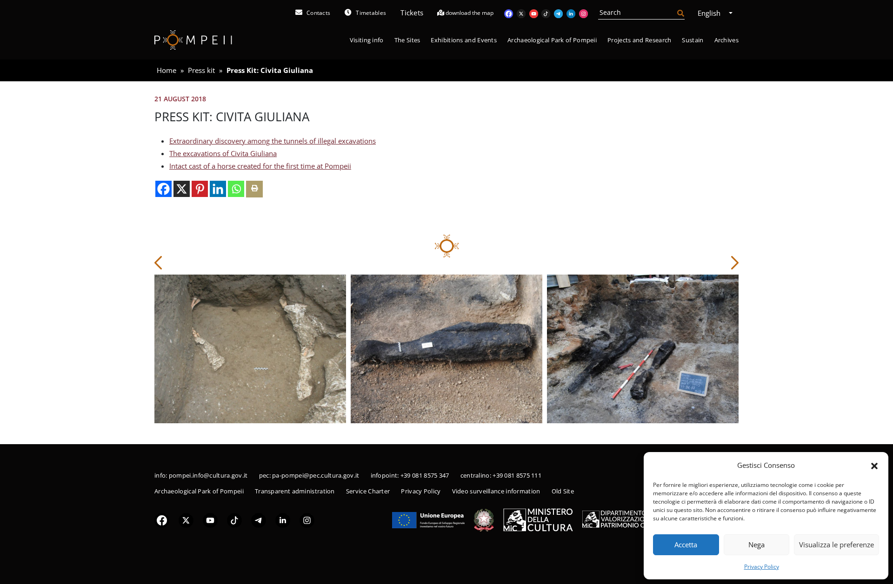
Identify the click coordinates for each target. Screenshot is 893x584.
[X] (181, 189)
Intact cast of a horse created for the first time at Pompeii (260, 166)
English (710, 13)
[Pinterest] (200, 189)
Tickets (411, 12)
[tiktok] (234, 519)
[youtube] (210, 519)
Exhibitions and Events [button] (464, 40)
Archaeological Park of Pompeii (199, 491)
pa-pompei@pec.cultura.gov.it (315, 475)
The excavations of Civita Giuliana (223, 153)
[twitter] (186, 519)
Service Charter (368, 491)
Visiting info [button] (367, 40)
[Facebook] (163, 189)
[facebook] (161, 519)
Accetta (685, 544)
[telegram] (258, 519)
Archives (726, 40)
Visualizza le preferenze (836, 544)
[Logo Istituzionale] (428, 519)
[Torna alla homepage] (193, 40)
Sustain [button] (692, 40)
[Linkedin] (218, 189)
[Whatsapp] (236, 189)
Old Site (563, 491)
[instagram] (307, 519)
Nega (756, 544)
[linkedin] (282, 519)
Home (166, 70)
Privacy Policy (761, 567)
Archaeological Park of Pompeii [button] (552, 40)
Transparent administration (295, 491)
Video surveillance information (496, 491)
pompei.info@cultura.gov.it (208, 475)
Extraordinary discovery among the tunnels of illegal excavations (272, 140)
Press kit (201, 70)
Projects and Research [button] (639, 40)
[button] (874, 465)
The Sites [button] (407, 40)
